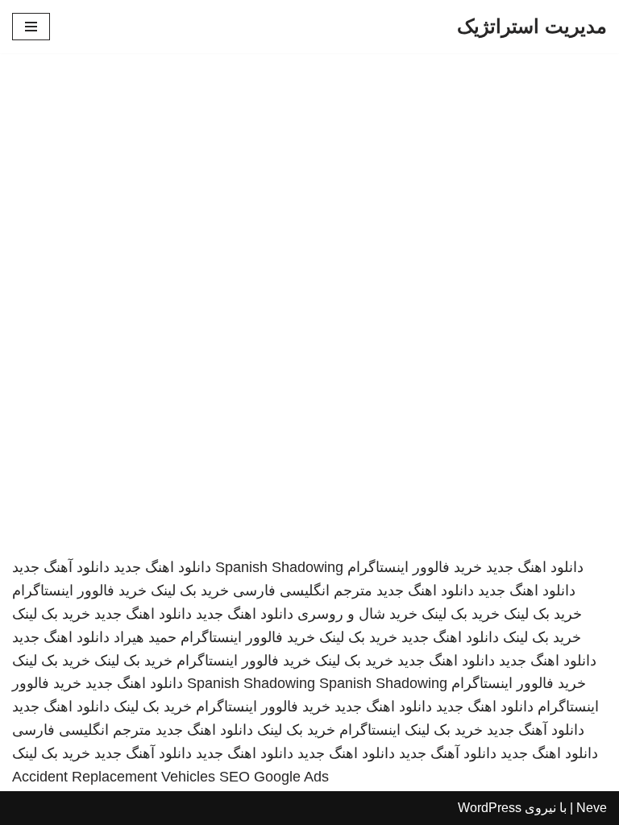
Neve (591, 808)
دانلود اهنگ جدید (535, 567)
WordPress (489, 808)
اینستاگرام (370, 730)
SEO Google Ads (274, 777)
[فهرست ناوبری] (31, 26)
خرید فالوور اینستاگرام (414, 567)
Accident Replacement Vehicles (113, 777)
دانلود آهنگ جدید (61, 567)
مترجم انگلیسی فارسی (302, 590)
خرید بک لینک (190, 590)
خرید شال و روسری (357, 614)
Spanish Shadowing (279, 567)
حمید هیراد (145, 637)
